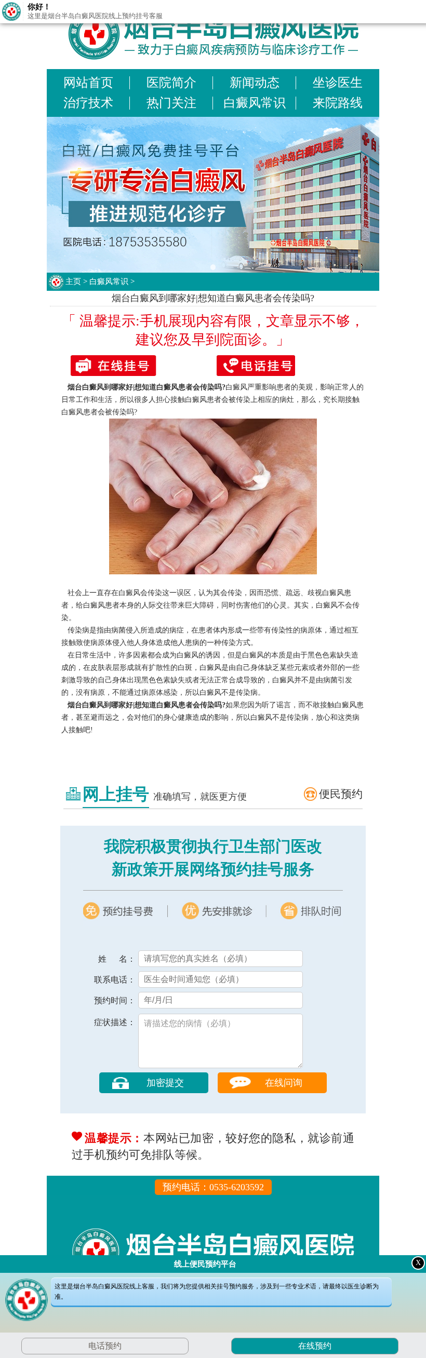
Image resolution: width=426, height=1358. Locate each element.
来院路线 (338, 103)
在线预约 (314, 1345)
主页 (73, 281)
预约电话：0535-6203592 (213, 1187)
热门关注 (171, 103)
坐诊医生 (338, 82)
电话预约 (105, 1345)
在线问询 (283, 1083)
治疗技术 (88, 103)
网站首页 (88, 82)
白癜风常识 (254, 103)
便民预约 (341, 794)
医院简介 (171, 82)
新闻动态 (254, 82)
